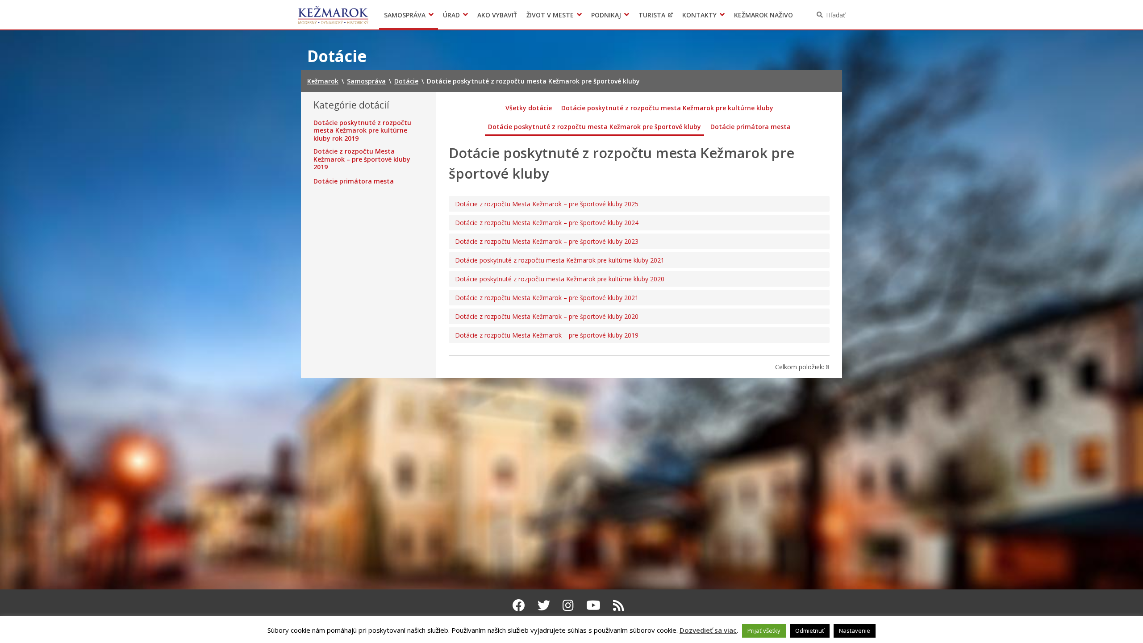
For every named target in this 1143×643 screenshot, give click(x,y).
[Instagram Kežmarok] (568, 605)
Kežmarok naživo (763, 15)
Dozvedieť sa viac (708, 630)
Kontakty (699, 15)
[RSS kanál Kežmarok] (618, 605)
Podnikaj (606, 15)
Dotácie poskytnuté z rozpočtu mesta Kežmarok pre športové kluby (594, 126)
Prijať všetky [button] (763, 630)
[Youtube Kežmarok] (593, 605)
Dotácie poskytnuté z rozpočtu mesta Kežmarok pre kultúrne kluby (667, 108)
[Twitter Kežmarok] (544, 605)
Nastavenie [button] (854, 630)
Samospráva (404, 15)
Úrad (451, 15)
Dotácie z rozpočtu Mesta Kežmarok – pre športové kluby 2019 (361, 159)
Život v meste (550, 15)
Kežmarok (333, 14)
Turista (651, 15)
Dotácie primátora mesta (353, 181)
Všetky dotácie (528, 108)
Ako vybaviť (497, 15)
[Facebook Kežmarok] (519, 605)
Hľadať (835, 15)
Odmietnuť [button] (809, 630)
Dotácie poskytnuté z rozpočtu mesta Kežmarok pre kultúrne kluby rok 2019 (362, 130)
